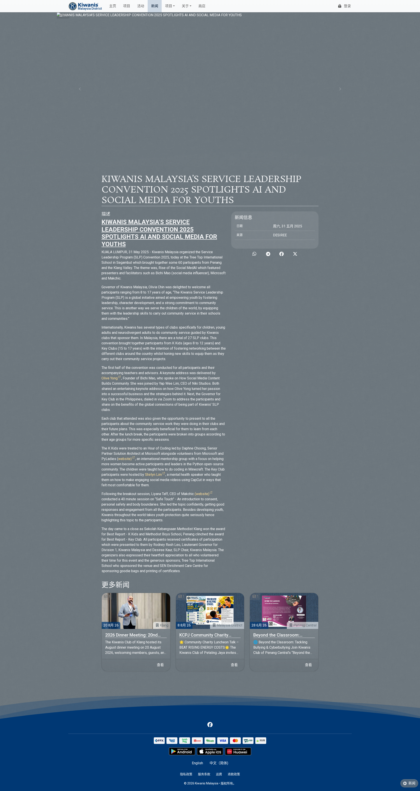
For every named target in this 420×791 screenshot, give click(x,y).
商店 (201, 6)
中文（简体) (219, 763)
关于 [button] (185, 6)
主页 (112, 6)
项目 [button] (168, 6)
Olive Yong (110, 378)
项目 (126, 6)
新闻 (154, 6)
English (197, 763)
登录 (347, 6)
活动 (140, 6)
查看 (160, 665)
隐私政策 (186, 774)
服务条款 (204, 774)
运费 (219, 774)
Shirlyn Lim (153, 474)
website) (125, 459)
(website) (202, 494)
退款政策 (234, 774)
